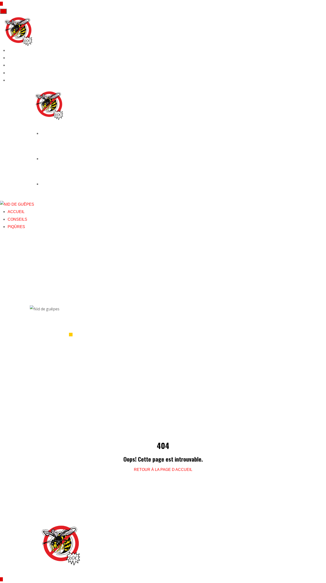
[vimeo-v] (9, 80)
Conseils (49, 158)
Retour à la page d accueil (163, 470)
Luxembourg (118, 542)
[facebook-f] (9, 50)
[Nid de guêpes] (18, 30)
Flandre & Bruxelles (126, 534)
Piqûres (48, 184)
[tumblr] (9, 65)
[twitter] (9, 58)
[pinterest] (9, 73)
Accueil (48, 133)
